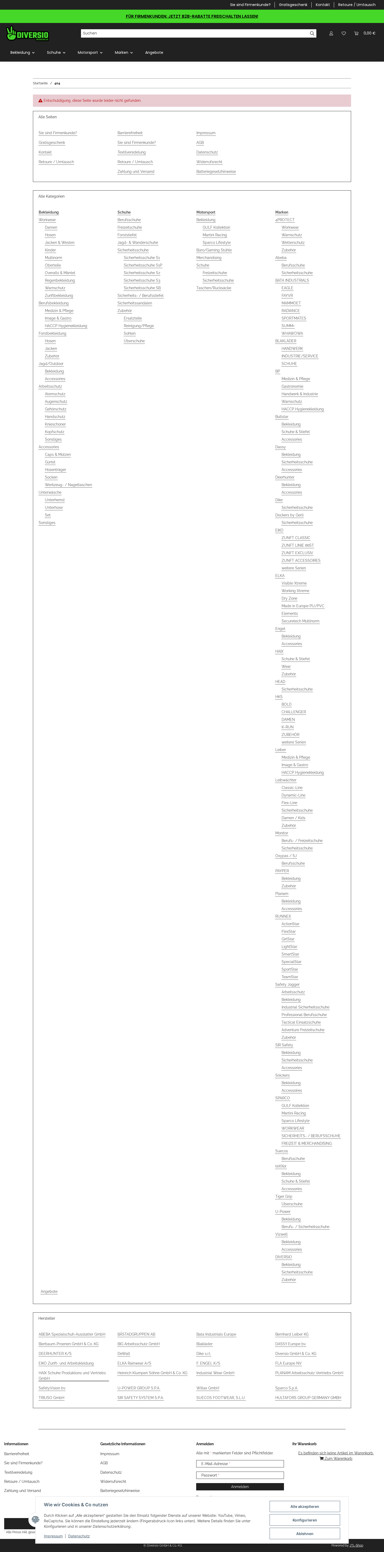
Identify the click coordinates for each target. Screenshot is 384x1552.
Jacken (51, 348)
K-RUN (288, 727)
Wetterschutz (293, 242)
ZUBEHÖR (290, 735)
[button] (331, 33)
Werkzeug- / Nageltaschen (68, 485)
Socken (51, 477)
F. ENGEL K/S (208, 1363)
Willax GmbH (207, 1388)
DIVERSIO (283, 1257)
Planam (281, 894)
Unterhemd (55, 500)
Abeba (281, 258)
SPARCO (282, 1098)
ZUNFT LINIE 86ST (298, 545)
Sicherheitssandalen (135, 303)
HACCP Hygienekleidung (66, 326)
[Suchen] (312, 33)
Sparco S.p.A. (286, 1388)
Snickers (282, 1075)
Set (48, 515)
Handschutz (55, 417)
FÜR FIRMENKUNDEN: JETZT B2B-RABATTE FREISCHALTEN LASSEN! (192, 16)
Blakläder (204, 1344)
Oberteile (53, 265)
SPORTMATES (294, 318)
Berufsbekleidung (54, 303)
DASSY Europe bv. (290, 1344)
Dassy (280, 447)
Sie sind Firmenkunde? (250, 4)
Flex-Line (289, 803)
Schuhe (202, 265)
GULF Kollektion (216, 227)
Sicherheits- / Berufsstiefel (141, 295)
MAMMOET (291, 303)
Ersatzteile (133, 318)
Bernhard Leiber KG (292, 1334)
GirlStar (288, 939)
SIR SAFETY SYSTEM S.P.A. (141, 1398)
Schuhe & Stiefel (296, 432)
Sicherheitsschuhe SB (142, 288)
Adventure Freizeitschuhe (303, 1030)
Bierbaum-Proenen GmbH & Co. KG (68, 1344)
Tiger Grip (283, 1196)
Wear (286, 666)
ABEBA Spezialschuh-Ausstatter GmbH (72, 1334)
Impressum (53, 1536)
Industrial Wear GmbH (215, 1373)
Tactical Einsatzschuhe (301, 1022)
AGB (200, 142)
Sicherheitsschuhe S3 (142, 280)
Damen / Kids (293, 818)
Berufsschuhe (129, 220)
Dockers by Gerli (289, 515)
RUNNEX (283, 916)
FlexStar (289, 931)
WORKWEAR (293, 1128)
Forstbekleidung (52, 333)
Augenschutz (56, 401)
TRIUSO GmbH (51, 1398)
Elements (290, 613)
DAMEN (288, 719)
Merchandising (209, 258)
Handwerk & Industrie (300, 394)
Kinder (50, 250)
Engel (280, 629)
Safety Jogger (287, 984)
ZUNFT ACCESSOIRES (301, 560)
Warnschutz (55, 288)
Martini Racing (215, 235)
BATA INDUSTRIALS (292, 280)
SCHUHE (289, 364)
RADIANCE (291, 311)
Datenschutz (79, 1536)
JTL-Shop (356, 1545)
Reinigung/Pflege (139, 326)
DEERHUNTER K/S (55, 1354)
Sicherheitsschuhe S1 (142, 258)
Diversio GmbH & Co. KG (295, 1354)
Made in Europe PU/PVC (303, 606)
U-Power (282, 1211)
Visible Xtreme (294, 583)
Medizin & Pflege (59, 311)
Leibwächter (285, 780)
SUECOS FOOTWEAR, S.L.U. (221, 1398)
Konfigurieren (305, 1520)
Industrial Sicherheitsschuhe (305, 1007)
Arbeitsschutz (50, 386)
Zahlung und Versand (136, 171)
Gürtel (50, 462)
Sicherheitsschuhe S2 (142, 273)
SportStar (290, 969)
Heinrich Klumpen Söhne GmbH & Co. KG (152, 1373)
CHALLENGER (294, 712)
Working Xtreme (295, 591)
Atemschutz (55, 394)
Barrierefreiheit (130, 133)
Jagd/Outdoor (51, 364)
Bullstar (281, 417)
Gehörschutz (55, 409)
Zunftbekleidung (59, 295)
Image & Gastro (58, 318)
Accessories (55, 379)
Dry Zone (289, 598)
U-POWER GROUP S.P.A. (139, 1388)
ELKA (279, 576)
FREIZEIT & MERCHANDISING (307, 1143)
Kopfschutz (54, 432)
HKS (279, 697)
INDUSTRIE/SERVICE (300, 356)
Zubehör (52, 356)
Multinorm (53, 258)
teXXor (281, 1166)
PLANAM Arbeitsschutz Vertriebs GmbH (309, 1373)
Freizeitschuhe (130, 227)
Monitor (281, 833)
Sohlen (130, 333)
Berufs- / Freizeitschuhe (302, 841)
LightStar (289, 947)
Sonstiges (53, 439)
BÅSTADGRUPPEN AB (136, 1334)
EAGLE (287, 288)
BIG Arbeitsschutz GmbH (139, 1344)
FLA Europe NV (288, 1363)
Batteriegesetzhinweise (216, 171)
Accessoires (292, 1090)
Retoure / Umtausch (357, 4)
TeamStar (290, 977)
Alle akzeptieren (304, 1506)
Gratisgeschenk (293, 4)
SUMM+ (288, 326)
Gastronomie (292, 386)
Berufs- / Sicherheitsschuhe (305, 1227)
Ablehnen (304, 1533)
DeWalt (124, 1354)
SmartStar (290, 954)
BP (277, 371)
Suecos (281, 1151)
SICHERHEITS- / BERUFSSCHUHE (311, 1136)
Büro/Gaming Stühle (214, 250)
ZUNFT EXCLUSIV (297, 553)
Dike (279, 500)
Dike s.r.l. (203, 1354)
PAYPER (282, 871)
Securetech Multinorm (300, 621)
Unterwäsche (50, 492)
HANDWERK (292, 348)
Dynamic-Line (293, 795)
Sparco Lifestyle (217, 242)
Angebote (49, 1291)
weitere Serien (294, 568)
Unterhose (54, 507)
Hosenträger (55, 470)
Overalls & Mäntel (60, 273)
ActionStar (290, 924)
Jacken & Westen (59, 242)
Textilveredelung (132, 152)
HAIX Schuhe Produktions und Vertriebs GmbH (72, 1375)
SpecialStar (291, 962)
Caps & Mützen (58, 454)
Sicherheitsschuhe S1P (143, 265)
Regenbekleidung (60, 280)
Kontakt (323, 4)
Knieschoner (55, 424)
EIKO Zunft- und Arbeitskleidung (66, 1363)
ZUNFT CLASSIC (296, 538)
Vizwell (281, 1234)
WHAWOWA (292, 333)
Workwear (47, 220)
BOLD (287, 704)
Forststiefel (127, 235)
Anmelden (240, 1487)
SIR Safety (284, 1045)
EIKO (279, 530)
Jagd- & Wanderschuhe (138, 242)
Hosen (50, 235)
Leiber (280, 750)
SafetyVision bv (52, 1388)
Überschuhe (134, 341)
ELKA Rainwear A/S (134, 1363)
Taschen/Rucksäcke (213, 288)
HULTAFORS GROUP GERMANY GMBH (308, 1398)
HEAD (280, 682)
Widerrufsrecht (209, 162)
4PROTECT (285, 220)
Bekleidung (54, 371)
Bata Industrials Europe (216, 1334)
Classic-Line (292, 788)
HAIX (279, 651)
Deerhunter (284, 477)
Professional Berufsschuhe (304, 1015)
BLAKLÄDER (285, 341)
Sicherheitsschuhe (133, 250)
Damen (51, 227)
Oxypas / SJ (286, 856)
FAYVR (287, 295)
